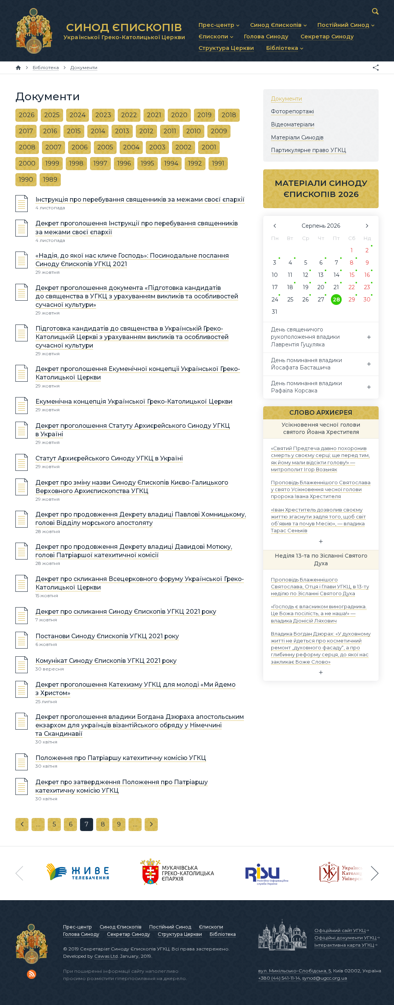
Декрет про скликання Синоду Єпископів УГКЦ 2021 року (125, 611)
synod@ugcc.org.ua (324, 978)
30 (367, 299)
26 (305, 299)
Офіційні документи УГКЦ (345, 937)
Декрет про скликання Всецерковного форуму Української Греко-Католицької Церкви (139, 583)
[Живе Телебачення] (77, 873)
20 (320, 287)
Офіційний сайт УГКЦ (340, 930)
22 (352, 287)
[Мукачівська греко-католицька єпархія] (177, 873)
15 (351, 275)
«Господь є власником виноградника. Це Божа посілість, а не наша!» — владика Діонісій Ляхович (319, 613)
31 (274, 311)
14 (336, 275)
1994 (171, 163)
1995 (147, 163)
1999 (52, 163)
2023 (103, 115)
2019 (204, 115)
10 (275, 275)
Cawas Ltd (106, 956)
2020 (179, 115)
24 (275, 299)
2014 (98, 131)
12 (305, 275)
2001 (209, 147)
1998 (76, 163)
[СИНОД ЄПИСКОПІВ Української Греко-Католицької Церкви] (33, 31)
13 (321, 275)
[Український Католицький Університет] (346, 873)
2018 (229, 115)
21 (336, 287)
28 (336, 299)
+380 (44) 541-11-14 (279, 978)
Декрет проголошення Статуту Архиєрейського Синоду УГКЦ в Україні (132, 430)
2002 (183, 147)
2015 (74, 131)
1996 (124, 163)
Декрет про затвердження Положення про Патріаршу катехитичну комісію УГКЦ (121, 786)
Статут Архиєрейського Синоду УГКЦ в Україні (109, 458)
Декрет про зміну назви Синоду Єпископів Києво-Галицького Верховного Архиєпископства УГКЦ (131, 487)
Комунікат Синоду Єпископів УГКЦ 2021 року (106, 660)
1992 (195, 163)
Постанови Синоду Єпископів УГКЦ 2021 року (107, 636)
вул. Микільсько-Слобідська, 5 (294, 971)
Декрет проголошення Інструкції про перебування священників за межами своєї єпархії (136, 228)
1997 (100, 163)
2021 (154, 115)
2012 (146, 131)
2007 (53, 147)
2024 (77, 115)
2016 (50, 131)
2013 (122, 131)
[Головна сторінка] (18, 67)
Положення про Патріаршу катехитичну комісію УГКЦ (120, 758)
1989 (50, 179)
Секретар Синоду (128, 934)
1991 (218, 163)
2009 (219, 131)
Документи (286, 98)
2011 (170, 131)
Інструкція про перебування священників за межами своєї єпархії (140, 199)
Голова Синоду (81, 934)
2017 (26, 131)
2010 (193, 131)
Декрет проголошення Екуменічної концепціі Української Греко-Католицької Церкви (137, 373)
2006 (79, 147)
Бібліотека (223, 934)
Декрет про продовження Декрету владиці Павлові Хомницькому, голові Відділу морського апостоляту (140, 519)
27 (321, 299)
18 (290, 287)
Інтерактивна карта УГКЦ (344, 945)
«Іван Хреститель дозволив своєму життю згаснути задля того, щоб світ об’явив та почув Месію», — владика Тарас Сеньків (318, 519)
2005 (105, 147)
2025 (52, 115)
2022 (129, 115)
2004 (131, 147)
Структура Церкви (180, 934)
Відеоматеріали (292, 124)
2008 (27, 147)
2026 (26, 115)
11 (290, 275)
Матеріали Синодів (297, 137)
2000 (27, 163)
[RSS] (31, 974)
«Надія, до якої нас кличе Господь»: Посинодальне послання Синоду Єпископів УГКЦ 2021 (132, 260)
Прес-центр (77, 927)
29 (352, 299)
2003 (157, 147)
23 (367, 287)
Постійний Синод (170, 927)
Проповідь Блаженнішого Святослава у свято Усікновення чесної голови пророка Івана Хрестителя (321, 489)
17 (275, 287)
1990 (26, 179)
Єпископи (211, 927)
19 (306, 287)
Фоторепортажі (292, 111)
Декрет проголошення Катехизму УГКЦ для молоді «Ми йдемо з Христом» (135, 689)
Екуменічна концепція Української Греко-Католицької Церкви (133, 401)
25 (290, 299)
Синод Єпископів (121, 927)
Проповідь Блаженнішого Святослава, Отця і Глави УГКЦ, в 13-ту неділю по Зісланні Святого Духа (320, 586)
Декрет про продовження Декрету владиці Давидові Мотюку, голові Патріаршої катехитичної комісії (133, 551)
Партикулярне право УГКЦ (308, 150)
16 (367, 275)
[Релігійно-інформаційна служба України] (267, 873)
